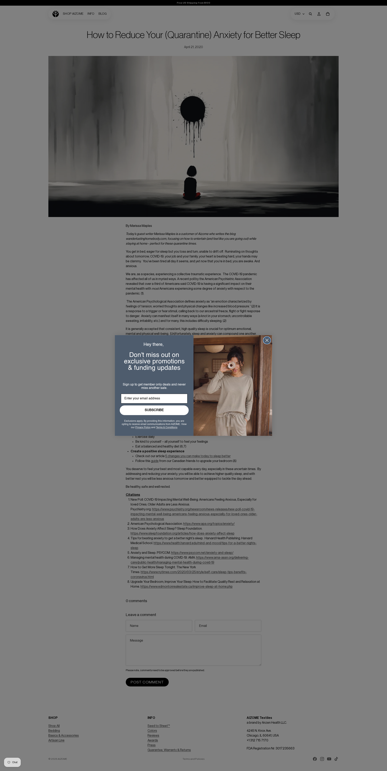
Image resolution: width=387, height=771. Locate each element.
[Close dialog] (266, 340)
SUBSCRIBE (154, 410)
